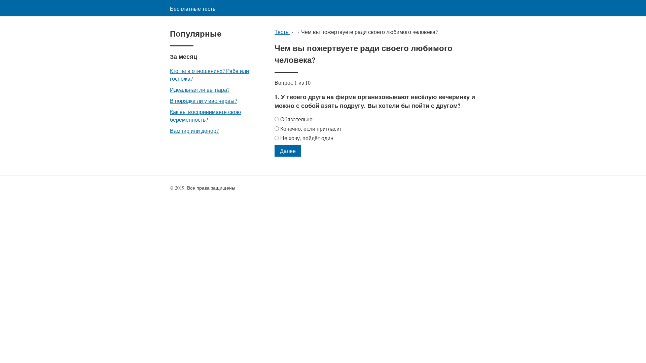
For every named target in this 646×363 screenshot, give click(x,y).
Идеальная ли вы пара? (199, 89)
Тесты (282, 31)
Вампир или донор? (194, 130)
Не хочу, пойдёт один (306, 138)
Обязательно (296, 119)
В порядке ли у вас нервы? (203, 100)
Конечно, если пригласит (311, 128)
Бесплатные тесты (193, 8)
